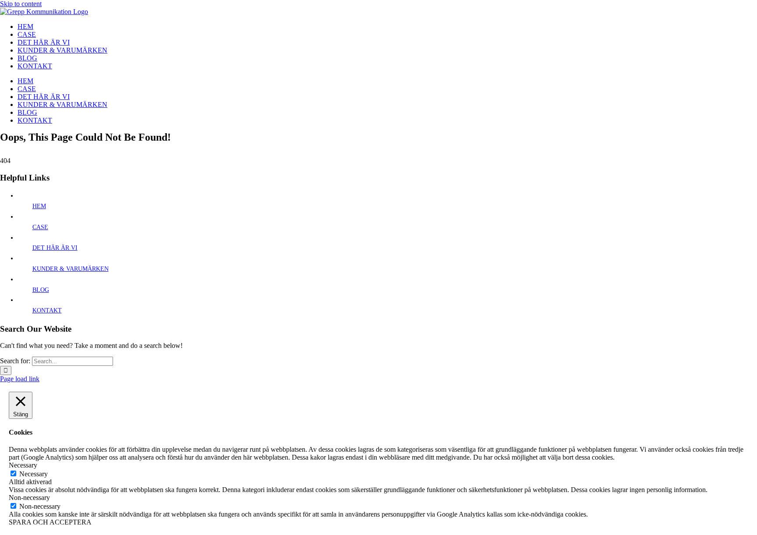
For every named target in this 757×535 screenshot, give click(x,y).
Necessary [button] (23, 465)
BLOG (40, 290)
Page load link (19, 379)
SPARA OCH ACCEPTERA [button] (50, 522)
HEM (39, 206)
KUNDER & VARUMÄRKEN (70, 269)
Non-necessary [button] (29, 497)
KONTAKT (47, 310)
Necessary (33, 474)
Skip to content (21, 3)
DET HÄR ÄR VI (55, 247)
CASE (40, 227)
